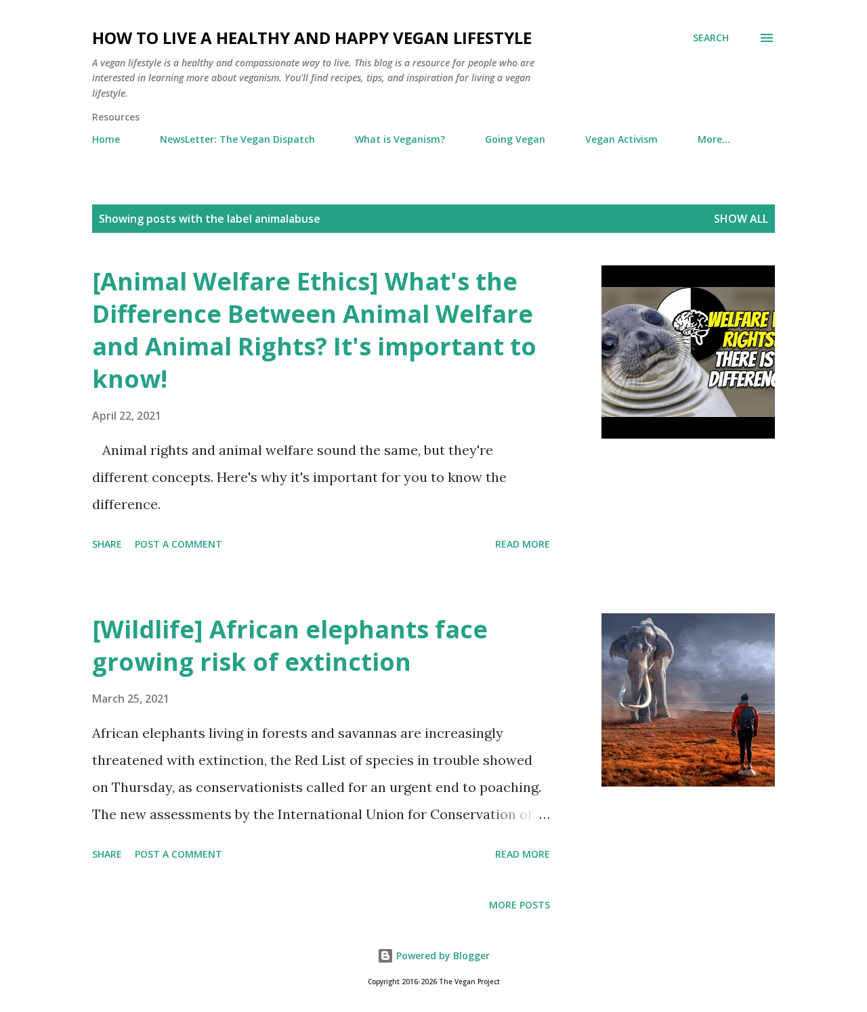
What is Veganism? (400, 139)
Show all (741, 218)
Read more (522, 543)
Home (106, 139)
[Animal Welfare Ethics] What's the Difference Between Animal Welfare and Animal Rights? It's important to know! (314, 330)
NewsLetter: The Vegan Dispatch (237, 139)
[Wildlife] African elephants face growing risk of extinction (290, 645)
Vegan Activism (621, 139)
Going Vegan (515, 139)
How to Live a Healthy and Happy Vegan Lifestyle (312, 37)
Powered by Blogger (442, 955)
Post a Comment (178, 543)
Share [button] (107, 543)
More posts (519, 904)
